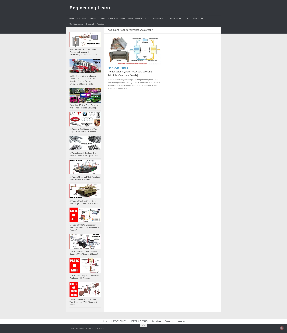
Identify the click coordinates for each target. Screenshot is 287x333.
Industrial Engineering (175, 18)
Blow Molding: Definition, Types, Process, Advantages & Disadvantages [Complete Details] (84, 52)
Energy (102, 18)
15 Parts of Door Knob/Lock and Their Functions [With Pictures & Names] (83, 302)
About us (100, 24)
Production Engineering (196, 18)
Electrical (90, 24)
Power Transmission (116, 18)
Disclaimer (156, 321)
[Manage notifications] (282, 328)
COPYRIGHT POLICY (139, 321)
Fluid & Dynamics (135, 18)
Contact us (169, 321)
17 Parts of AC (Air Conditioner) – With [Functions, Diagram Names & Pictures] (84, 227)
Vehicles (93, 18)
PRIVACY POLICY (118, 321)
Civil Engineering (76, 24)
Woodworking (157, 18)
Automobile (81, 18)
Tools (147, 18)
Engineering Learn (90, 7)
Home (71, 18)
